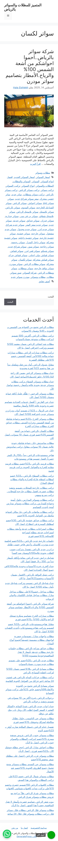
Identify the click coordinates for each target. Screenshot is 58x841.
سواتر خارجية (38, 233)
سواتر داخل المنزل (35, 242)
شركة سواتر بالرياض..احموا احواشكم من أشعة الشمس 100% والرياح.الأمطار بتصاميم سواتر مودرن (30, 66)
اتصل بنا (24, 828)
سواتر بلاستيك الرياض (27, 211)
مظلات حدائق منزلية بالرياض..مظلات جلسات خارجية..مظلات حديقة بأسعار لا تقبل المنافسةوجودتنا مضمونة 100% (31, 652)
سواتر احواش (35, 203)
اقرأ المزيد (35, 164)
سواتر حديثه (19, 220)
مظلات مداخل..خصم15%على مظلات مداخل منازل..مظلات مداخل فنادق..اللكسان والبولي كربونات (31, 595)
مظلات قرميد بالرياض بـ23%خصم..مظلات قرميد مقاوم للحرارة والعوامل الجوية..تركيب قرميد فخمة (29, 467)
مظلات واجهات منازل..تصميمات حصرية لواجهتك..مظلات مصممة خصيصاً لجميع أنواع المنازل (32, 640)
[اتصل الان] (51, 835)
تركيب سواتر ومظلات (34, 194)
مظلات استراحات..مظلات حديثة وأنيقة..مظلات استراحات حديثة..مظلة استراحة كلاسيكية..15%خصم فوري (30, 532)
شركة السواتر (30, 272)
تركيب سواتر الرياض (29, 190)
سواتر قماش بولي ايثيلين (41, 255)
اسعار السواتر (43, 177)
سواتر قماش (16, 251)
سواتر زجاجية (47, 246)
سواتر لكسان (25, 259)
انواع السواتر (28, 185)
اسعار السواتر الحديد (24, 177)
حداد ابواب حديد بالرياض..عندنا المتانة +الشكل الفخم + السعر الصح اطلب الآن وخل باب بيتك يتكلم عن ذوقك (30, 710)
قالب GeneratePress (27, 836)
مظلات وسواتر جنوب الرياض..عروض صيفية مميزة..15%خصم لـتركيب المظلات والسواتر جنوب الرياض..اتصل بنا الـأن (32, 739)
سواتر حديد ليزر (46, 229)
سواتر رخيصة (18, 242)
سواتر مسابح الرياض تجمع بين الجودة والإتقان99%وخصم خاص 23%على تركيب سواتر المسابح (29, 689)
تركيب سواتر (47, 190)
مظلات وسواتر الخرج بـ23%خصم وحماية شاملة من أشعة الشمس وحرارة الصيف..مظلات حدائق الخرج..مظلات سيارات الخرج (30, 423)
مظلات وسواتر (42, 172)
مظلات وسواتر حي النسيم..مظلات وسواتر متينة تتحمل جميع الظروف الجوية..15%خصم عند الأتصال (30, 768)
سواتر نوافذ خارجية (44, 268)
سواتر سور (33, 246)
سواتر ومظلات (25, 268)
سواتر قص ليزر (32, 251)
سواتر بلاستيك (47, 211)
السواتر (35, 181)
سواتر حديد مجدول (26, 229)
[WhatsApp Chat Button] (7, 834)
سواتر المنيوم (28, 207)
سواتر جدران (47, 220)
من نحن (14, 828)
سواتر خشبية (23, 233)
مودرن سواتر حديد (20, 277)
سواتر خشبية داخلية (28, 238)
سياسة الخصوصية (39, 828)
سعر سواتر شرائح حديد (27, 198)
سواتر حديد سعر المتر (37, 224)
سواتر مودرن (16, 264)
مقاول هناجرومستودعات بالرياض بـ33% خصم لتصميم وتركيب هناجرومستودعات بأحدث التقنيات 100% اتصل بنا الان (29, 628)
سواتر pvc (48, 203)
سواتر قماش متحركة (43, 259)
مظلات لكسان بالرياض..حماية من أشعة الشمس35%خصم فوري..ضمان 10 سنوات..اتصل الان (29, 435)
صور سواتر (15, 272)
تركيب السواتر (13, 185)
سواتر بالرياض (13, 207)
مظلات (50, 277)
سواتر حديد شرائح (15, 224)
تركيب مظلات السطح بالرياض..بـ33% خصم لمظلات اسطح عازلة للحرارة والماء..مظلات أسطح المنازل (32, 479)
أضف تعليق (44, 281)
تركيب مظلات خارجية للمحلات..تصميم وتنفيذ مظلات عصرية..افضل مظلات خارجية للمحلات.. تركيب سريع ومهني (30, 491)
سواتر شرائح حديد (17, 246)
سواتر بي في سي (29, 216)
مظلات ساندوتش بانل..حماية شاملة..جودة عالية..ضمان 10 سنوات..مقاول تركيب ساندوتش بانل (30, 447)
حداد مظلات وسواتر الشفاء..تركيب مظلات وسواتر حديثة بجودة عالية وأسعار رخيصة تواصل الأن (30, 385)
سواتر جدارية (12, 216)
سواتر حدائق (33, 220)
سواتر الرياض (20, 203)
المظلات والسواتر (45, 185)
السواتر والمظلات (22, 181)
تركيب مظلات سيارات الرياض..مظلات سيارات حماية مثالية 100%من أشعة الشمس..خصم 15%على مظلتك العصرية (31, 356)
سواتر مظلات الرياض (34, 264)
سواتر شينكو (47, 251)
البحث (51, 296)
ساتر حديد (17, 194)
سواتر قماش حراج (18, 255)
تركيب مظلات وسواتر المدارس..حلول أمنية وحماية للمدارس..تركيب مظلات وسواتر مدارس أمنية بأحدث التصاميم (30, 503)
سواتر (11, 198)
